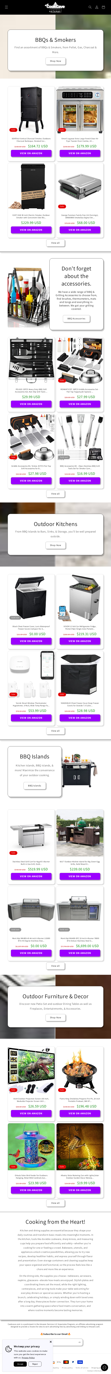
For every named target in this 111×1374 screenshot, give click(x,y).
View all (55, 242)
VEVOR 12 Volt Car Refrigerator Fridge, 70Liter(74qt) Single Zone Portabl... (80, 627)
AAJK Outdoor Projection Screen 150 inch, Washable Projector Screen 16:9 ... (31, 1100)
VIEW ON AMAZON (31, 153)
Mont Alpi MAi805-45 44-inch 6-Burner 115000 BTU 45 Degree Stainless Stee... (31, 939)
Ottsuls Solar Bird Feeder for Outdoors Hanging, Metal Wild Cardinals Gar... (31, 1176)
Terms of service (82, 1368)
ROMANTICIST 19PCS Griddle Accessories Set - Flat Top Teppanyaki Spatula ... (80, 390)
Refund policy (53, 1368)
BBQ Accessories (76, 318)
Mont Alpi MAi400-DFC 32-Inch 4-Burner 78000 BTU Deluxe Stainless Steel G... (80, 939)
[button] (6, 7)
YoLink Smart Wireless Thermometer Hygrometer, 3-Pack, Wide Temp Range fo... (31, 704)
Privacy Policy (28, 1357)
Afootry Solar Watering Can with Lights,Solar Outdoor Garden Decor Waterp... (80, 1176)
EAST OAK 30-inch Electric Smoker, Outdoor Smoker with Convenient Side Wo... (31, 216)
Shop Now (55, 61)
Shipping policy (97, 1368)
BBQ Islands (34, 785)
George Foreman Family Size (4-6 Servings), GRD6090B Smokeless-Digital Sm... (79, 216)
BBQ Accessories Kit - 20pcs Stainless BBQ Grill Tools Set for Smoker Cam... (80, 467)
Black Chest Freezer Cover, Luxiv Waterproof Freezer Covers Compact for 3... (31, 627)
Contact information (95, 1371)
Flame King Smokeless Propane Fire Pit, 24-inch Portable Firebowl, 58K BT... (80, 1100)
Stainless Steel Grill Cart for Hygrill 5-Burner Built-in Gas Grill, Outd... (31, 863)
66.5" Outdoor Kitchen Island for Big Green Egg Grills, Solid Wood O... (80, 863)
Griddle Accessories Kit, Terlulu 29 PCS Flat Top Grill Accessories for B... (31, 467)
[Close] (50, 1341)
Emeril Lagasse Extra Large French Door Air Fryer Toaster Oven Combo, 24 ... (80, 139)
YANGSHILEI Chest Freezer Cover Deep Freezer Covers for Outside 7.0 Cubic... (80, 704)
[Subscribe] (79, 1342)
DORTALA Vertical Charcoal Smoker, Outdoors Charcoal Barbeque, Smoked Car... (31, 139)
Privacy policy (67, 1368)
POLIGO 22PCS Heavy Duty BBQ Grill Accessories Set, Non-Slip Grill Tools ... (31, 390)
